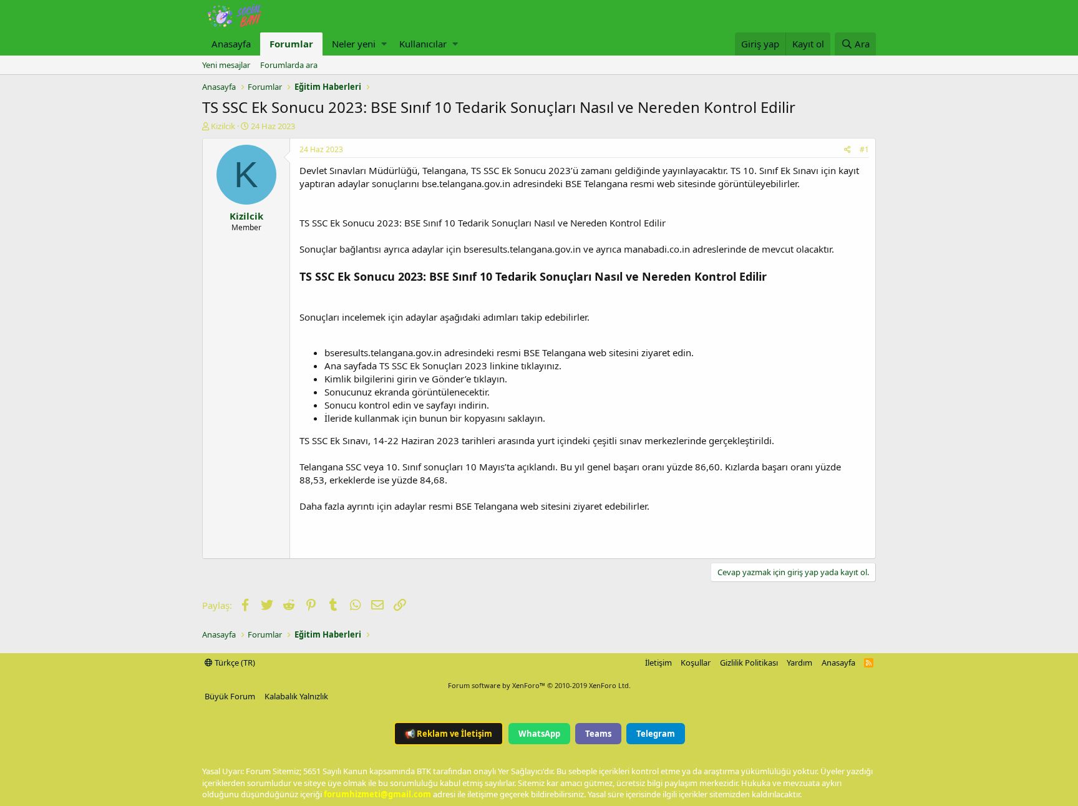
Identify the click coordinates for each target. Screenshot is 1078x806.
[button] (384, 44)
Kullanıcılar (423, 43)
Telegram (655, 733)
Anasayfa (231, 43)
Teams (598, 733)
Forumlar (291, 43)
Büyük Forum (230, 696)
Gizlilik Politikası (749, 662)
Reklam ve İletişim (448, 733)
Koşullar (696, 662)
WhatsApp (539, 733)
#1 (864, 149)
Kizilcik (223, 126)
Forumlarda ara (289, 64)
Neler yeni (354, 43)
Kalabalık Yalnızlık (296, 696)
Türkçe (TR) (234, 662)
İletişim (658, 662)
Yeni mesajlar (226, 64)
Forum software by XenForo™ (539, 685)
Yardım (799, 662)
